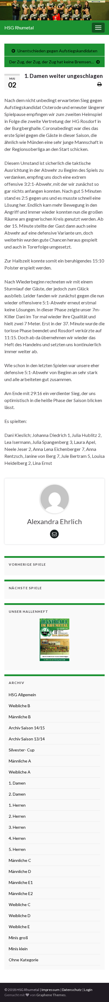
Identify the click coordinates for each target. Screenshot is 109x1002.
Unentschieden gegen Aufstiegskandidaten (57, 50)
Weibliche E (19, 926)
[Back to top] (96, 989)
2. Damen (17, 794)
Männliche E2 (21, 893)
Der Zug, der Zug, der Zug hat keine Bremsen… (51, 61)
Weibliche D (20, 915)
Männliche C (20, 860)
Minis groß (18, 937)
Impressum (51, 989)
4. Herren (17, 838)
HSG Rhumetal (19, 27)
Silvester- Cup (22, 749)
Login (88, 989)
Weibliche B (19, 705)
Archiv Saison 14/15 (27, 727)
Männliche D (20, 871)
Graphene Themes (51, 995)
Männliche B (20, 716)
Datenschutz (72, 989)
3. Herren (17, 827)
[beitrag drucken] (99, 84)
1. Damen (17, 782)
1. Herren (17, 805)
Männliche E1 (21, 882)
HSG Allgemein (22, 694)
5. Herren (17, 849)
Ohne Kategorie (23, 959)
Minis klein (18, 948)
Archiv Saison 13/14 (27, 738)
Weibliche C (20, 904)
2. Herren (17, 816)
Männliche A (20, 760)
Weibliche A (20, 771)
